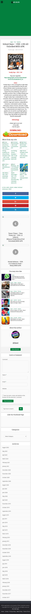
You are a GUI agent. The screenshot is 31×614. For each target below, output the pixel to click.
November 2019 (6, 503)
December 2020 (6, 470)
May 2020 (4, 496)
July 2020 (4, 488)
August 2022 (5, 447)
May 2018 (4, 571)
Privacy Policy (12, 611)
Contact (7, 611)
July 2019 (4, 518)
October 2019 (5, 507)
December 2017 (6, 590)
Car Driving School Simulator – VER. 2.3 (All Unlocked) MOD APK (14, 155)
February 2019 (6, 537)
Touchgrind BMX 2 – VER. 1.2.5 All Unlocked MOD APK (24, 176)
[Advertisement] (15, 20)
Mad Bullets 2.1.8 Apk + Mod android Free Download (17, 319)
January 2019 (5, 541)
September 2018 (6, 556)
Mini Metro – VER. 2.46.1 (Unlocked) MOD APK (5, 175)
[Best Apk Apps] (15, 1)
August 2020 (5, 485)
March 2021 (5, 458)
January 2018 (5, 586)
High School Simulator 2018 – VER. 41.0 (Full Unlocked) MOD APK (24, 154)
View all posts (15, 349)
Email (4, 382)
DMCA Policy (19, 611)
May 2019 (4, 526)
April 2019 (4, 530)
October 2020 (5, 477)
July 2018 (4, 563)
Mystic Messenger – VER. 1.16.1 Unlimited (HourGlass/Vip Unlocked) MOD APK (15, 178)
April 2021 (4, 455)
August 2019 (5, 515)
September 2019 (6, 511)
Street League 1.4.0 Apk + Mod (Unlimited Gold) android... (17, 311)
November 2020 (6, 473)
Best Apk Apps (15, 609)
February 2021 (6, 462)
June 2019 (4, 522)
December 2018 (6, 545)
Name (4, 375)
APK (8, 187)
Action (11, 282)
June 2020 (4, 492)
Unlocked (5, 189)
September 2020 (6, 481)
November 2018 (6, 548)
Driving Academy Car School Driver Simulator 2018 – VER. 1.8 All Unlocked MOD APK (6, 156)
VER (10, 189)
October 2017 (5, 597)
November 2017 (6, 593)
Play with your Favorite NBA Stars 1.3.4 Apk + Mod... (17, 302)
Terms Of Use (26, 611)
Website (4, 388)
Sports (19, 300)
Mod (16, 187)
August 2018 (5, 560)
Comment (5, 359)
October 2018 (5, 552)
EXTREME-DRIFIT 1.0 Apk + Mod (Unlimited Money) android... (17, 294)
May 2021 (4, 451)
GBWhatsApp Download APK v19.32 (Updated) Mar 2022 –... (18, 278)
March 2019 (5, 533)
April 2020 (4, 500)
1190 (4, 187)
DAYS (12, 187)
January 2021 (5, 466)
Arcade (15, 317)
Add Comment (19, 49)
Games (19, 42)
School (20, 187)
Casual (15, 309)
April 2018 (4, 575)
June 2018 (4, 567)
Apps (11, 42)
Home (2, 611)
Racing (19, 291)
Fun (15, 42)
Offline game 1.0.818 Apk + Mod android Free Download (17, 284)
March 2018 (5, 578)
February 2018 (6, 582)
